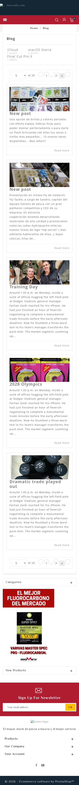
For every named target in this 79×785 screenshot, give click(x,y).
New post (20, 113)
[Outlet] (28, 625)
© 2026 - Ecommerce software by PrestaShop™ (39, 781)
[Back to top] (69, 771)
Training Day (24, 287)
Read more (61, 150)
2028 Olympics (26, 384)
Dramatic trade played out (35, 484)
